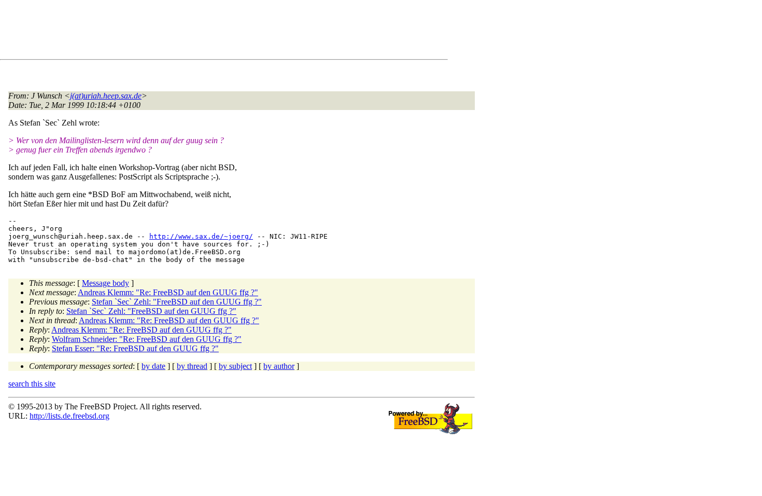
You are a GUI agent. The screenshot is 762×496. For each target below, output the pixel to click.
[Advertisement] (197, 31)
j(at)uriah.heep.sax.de (106, 95)
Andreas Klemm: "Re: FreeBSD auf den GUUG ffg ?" (168, 292)
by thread (192, 366)
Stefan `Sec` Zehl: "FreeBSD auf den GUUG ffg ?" (177, 301)
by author (278, 366)
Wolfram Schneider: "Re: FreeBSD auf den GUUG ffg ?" (147, 339)
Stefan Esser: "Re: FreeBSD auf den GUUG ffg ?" (135, 348)
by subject (235, 366)
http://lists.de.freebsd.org (69, 415)
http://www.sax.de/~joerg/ (201, 236)
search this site (31, 383)
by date (153, 366)
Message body (105, 283)
